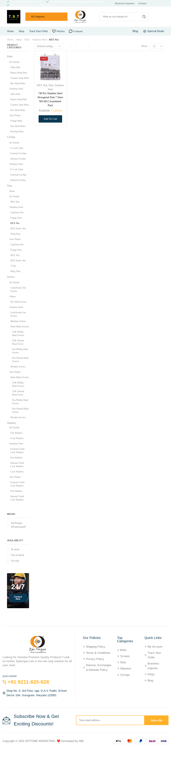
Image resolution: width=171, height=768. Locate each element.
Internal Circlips (18, 158)
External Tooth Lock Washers (17, 451)
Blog (150, 680)
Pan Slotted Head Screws (20, 360)
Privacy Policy (95, 659)
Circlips (11, 137)
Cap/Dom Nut (17, 212)
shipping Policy (95, 646)
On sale (15, 560)
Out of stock (17, 555)
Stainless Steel (39, 39)
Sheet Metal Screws (19, 326)
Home (10, 31)
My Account (155, 646)
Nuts (27, 39)
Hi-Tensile (14, 62)
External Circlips (18, 153)
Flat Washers (16, 433)
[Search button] (144, 17)
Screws (11, 276)
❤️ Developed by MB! (70, 741)
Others (13, 296)
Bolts (10, 56)
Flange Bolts (16, 121)
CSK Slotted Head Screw (18, 342)
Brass (12, 191)
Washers (11, 422)
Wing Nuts (15, 234)
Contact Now (18, 597)
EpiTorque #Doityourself (18, 525)
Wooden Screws (17, 366)
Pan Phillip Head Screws (20, 351)
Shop (21, 31)
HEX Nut (42, 85)
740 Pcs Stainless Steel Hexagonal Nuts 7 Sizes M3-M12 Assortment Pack (50, 99)
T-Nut (13, 266)
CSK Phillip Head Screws (18, 333)
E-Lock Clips (16, 148)
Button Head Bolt (18, 72)
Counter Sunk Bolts (19, 78)
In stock (15, 549)
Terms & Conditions (98, 652)
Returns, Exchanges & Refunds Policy (98, 667)
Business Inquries (153, 666)
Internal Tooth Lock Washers (17, 465)
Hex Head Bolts (17, 83)
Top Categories (125, 639)
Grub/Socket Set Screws (18, 289)
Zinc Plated (15, 115)
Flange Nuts (16, 218)
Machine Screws (18, 321)
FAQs (151, 674)
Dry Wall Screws (18, 302)
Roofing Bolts (17, 131)
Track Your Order (38, 31)
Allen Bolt (15, 67)
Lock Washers (17, 438)
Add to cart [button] (58, 64)
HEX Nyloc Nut (18, 228)
